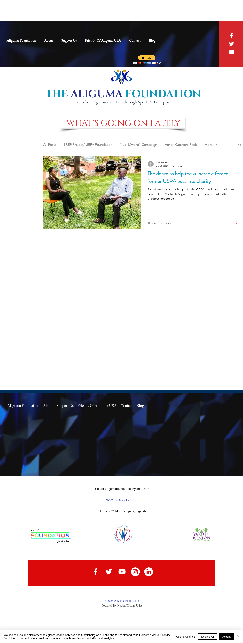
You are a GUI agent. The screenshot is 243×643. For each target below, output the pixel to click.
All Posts (49, 145)
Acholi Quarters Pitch (181, 145)
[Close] (238, 636)
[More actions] (237, 164)
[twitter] (231, 44)
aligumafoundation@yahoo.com (127, 489)
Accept (226, 636)
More (208, 145)
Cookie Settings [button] (185, 636)
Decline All (207, 636)
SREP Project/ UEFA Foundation (88, 145)
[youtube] (231, 52)
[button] (123, 123)
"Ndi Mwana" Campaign (138, 145)
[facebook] (231, 36)
